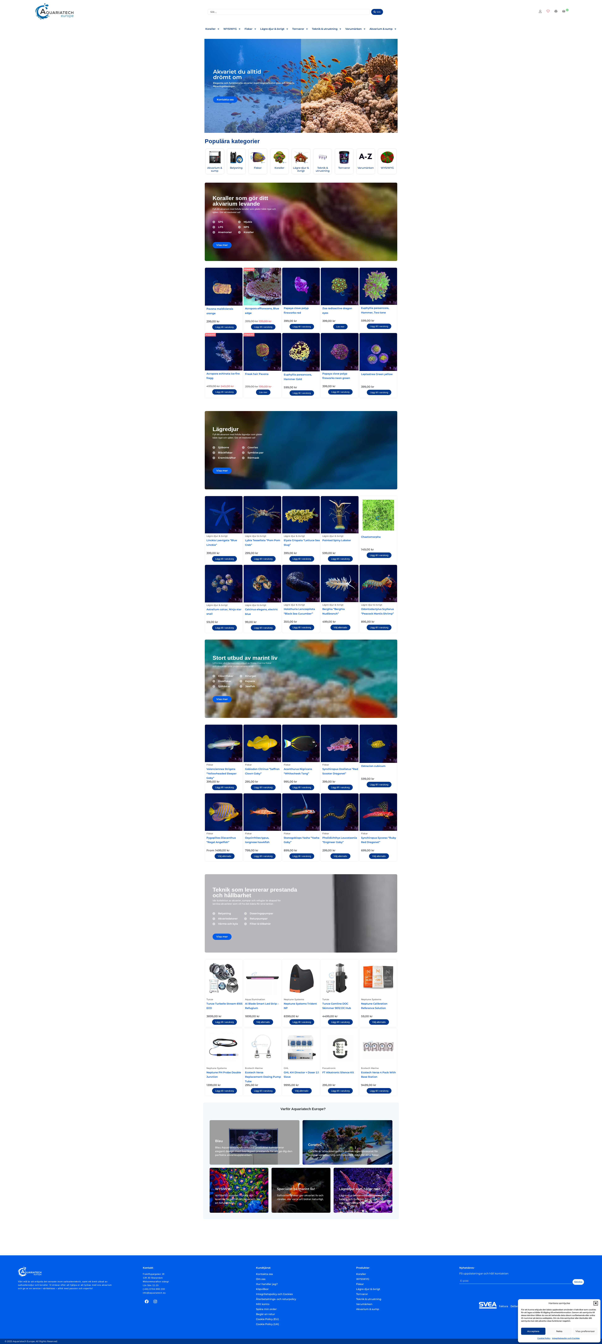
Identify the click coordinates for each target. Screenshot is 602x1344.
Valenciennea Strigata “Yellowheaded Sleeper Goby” (221, 773)
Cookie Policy (543, 1338)
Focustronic (329, 1068)
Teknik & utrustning (325, 28)
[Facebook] (147, 1301)
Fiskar (248, 28)
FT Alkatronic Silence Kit (338, 1072)
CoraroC (315, 1145)
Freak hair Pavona (257, 373)
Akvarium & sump (381, 28)
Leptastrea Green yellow (377, 374)
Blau (219, 1141)
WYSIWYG (230, 28)
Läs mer (340, 326)
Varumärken (353, 28)
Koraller (210, 28)
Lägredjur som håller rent (359, 1189)
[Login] (541, 12)
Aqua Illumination (255, 999)
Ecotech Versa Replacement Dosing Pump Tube (263, 1077)
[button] (595, 1303)
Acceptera (533, 1331)
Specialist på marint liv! (296, 1189)
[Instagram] (155, 1301)
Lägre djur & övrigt (272, 28)
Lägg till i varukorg (224, 327)
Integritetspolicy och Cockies (566, 1338)
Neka (559, 1331)
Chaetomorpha (371, 536)
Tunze (209, 999)
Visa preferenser (585, 1331)
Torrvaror (298, 28)
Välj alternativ (340, 627)
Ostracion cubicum (373, 766)
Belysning (236, 167)
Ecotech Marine (254, 1068)
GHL (286, 1068)
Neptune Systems (294, 999)
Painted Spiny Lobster (336, 540)
